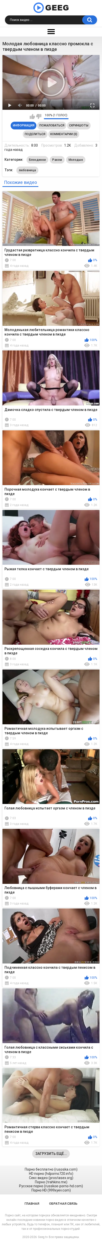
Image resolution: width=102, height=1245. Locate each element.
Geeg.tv (43, 1237)
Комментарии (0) (63, 134)
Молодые (76, 160)
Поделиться (35, 134)
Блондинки (37, 160)
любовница (27, 170)
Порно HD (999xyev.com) (51, 1190)
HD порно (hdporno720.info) (51, 1174)
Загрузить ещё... (51, 1154)
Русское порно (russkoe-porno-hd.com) (51, 1186)
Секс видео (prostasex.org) (51, 1178)
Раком (57, 160)
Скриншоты (78, 125)
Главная (32, 1203)
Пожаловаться (51, 125)
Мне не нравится (38, 116)
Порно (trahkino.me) (51, 1182)
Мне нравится (32, 116)
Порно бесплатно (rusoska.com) (51, 1169)
